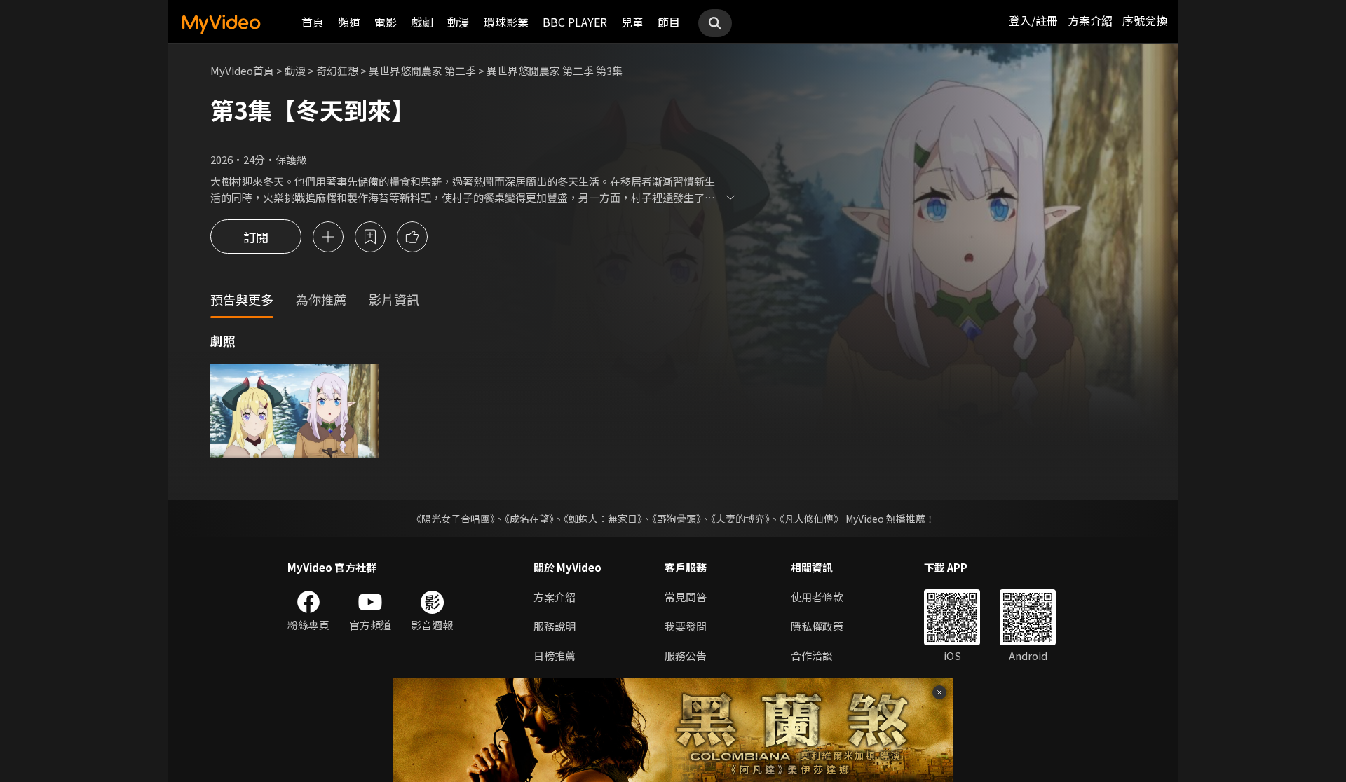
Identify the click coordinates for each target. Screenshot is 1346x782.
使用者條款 (817, 596)
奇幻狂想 (337, 70)
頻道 (349, 21)
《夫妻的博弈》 (740, 519)
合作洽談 (812, 655)
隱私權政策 (817, 626)
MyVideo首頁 (242, 70)
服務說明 (554, 626)
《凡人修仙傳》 (811, 519)
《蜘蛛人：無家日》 (603, 519)
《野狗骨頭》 (676, 519)
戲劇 (422, 21)
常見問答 (686, 596)
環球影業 (506, 21)
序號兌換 (1144, 20)
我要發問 (686, 626)
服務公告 (686, 655)
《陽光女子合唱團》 (453, 519)
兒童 (632, 21)
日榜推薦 (554, 655)
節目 (669, 21)
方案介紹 (1090, 20)
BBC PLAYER (575, 21)
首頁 (312, 21)
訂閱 (255, 237)
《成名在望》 (529, 519)
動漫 (458, 21)
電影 (385, 21)
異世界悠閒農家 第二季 (422, 70)
